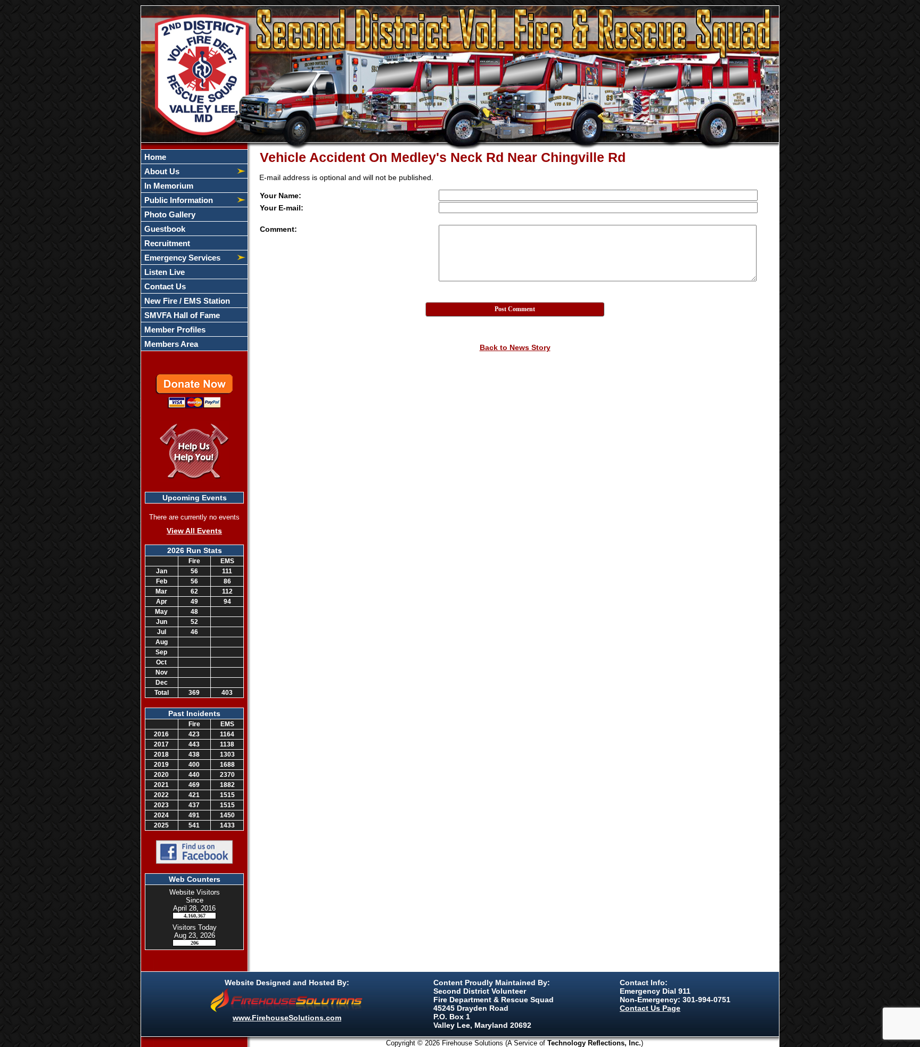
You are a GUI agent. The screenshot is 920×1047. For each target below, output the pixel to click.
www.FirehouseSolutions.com (287, 1017)
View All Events (194, 530)
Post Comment (515, 309)
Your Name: (280, 195)
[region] (194, 250)
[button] (188, 171)
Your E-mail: (281, 208)
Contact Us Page (650, 1008)
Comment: (278, 229)
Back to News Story (515, 347)
